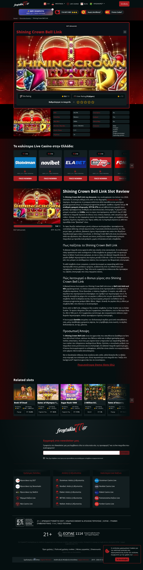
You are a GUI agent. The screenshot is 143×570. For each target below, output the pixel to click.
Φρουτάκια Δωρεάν (25, 18)
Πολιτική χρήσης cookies (64, 549)
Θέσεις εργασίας (82, 549)
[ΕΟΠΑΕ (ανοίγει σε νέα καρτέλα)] (79, 534)
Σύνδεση (124, 4)
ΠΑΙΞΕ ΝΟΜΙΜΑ (25, 178)
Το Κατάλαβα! (122, 559)
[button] (36, 12)
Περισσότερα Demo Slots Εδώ (96, 364)
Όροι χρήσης (48, 549)
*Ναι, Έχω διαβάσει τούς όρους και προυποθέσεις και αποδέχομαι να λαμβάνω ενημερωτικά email (74, 458)
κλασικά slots (113, 199)
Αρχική (16, 18)
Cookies (135, 555)
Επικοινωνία (96, 549)
